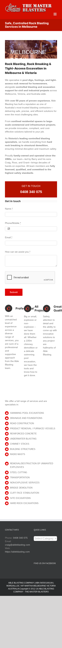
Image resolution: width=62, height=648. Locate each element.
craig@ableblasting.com (17, 544)
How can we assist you (17, 251)
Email (8, 237)
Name (9, 208)
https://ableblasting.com (17, 551)
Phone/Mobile (13, 223)
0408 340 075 (31, 192)
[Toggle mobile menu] (55, 14)
